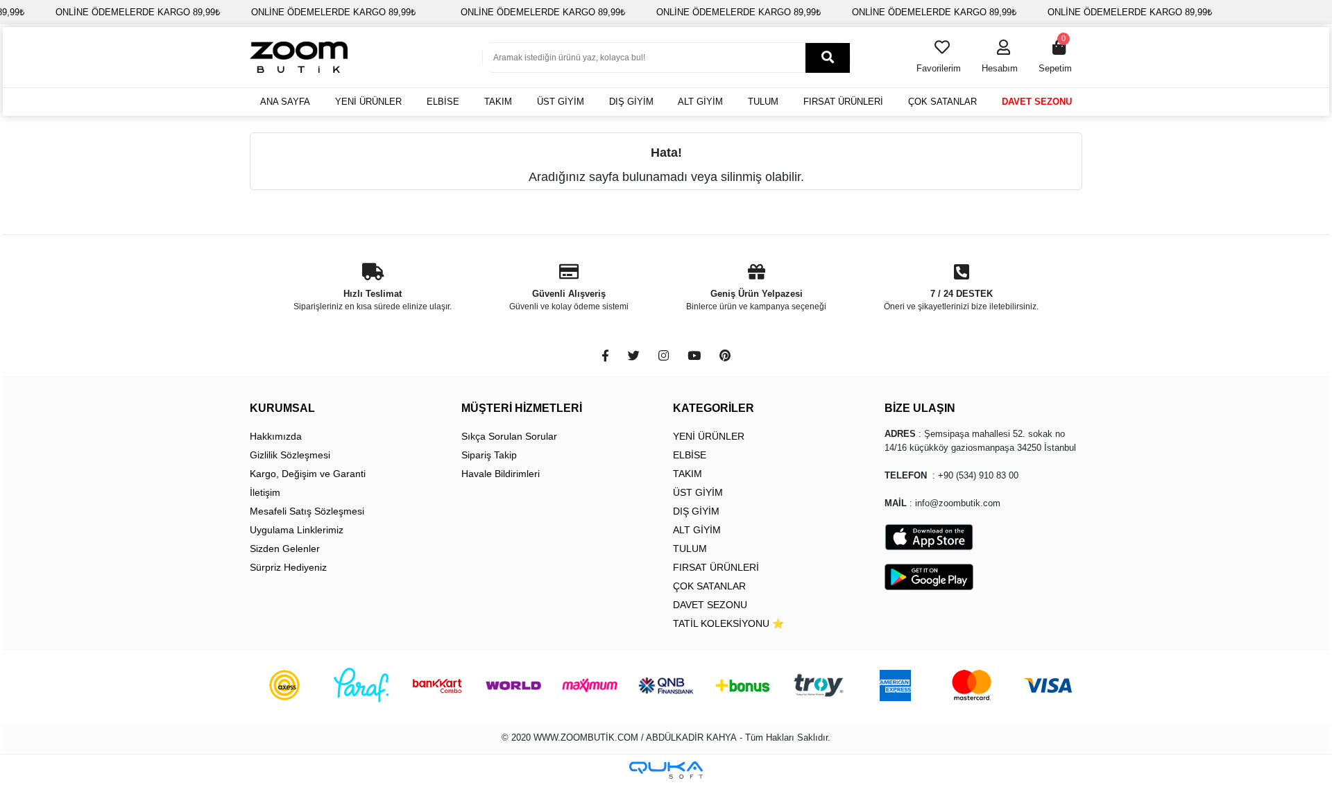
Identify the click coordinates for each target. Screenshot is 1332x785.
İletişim (265, 492)
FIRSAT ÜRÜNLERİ (843, 101)
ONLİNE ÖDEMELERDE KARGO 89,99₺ (138, 12)
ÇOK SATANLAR (942, 101)
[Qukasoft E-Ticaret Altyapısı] (666, 770)
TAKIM (498, 101)
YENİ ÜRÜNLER (368, 101)
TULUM (763, 101)
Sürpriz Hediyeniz (288, 567)
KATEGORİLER (713, 408)
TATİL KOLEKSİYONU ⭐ (728, 623)
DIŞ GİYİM (631, 101)
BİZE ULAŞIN (920, 408)
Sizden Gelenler (285, 548)
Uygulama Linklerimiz (296, 529)
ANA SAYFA (285, 101)
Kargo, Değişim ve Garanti (308, 473)
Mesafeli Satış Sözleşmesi (307, 511)
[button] (1000, 57)
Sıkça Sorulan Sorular (509, 436)
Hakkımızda (276, 436)
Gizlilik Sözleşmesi (290, 454)
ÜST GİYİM (560, 101)
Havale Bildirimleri (500, 473)
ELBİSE (443, 101)
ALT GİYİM (700, 101)
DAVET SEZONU (1037, 101)
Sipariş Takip (489, 454)
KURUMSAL (282, 408)
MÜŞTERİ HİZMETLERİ (521, 408)
